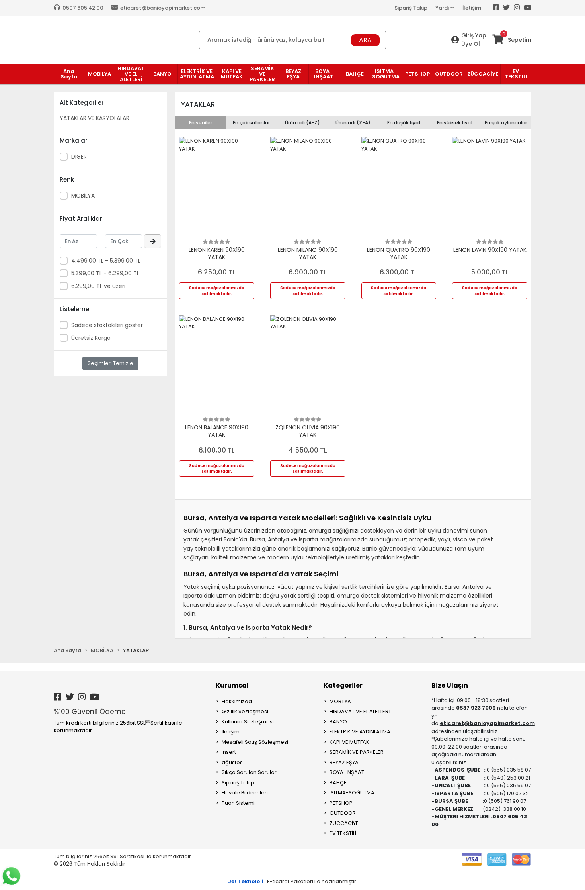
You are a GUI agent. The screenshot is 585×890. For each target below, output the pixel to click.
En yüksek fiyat (455, 122)
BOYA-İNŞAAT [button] (323, 73)
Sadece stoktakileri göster (107, 325)
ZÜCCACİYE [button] (482, 74)
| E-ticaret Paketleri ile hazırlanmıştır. (292, 881)
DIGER (79, 157)
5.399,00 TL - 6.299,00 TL (105, 273)
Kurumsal (232, 685)
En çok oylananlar (506, 122)
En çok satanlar (251, 122)
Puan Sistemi (238, 803)
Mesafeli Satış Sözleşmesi (255, 742)
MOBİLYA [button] (99, 74)
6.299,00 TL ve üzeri (98, 286)
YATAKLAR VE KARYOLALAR (94, 118)
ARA (365, 40)
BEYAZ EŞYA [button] (293, 73)
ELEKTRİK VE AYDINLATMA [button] (197, 73)
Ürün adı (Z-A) (352, 122)
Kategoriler (343, 685)
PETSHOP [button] (417, 74)
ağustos (232, 762)
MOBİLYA (83, 196)
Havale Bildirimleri (245, 792)
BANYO (338, 721)
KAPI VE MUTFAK (349, 742)
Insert (229, 752)
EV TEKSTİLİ (343, 833)
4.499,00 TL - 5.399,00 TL (105, 261)
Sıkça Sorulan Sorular (249, 772)
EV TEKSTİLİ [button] (516, 73)
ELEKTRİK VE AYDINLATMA (360, 731)
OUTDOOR (343, 813)
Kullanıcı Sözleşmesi (248, 721)
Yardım (444, 8)
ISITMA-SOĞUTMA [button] (386, 73)
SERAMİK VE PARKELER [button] (262, 74)
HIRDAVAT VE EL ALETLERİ (360, 711)
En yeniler (200, 122)
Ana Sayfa (69, 73)
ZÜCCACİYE (344, 823)
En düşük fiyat (404, 122)
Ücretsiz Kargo (91, 338)
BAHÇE (338, 782)
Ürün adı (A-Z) (302, 122)
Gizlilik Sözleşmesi (245, 711)
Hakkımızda (237, 701)
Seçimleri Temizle (110, 363)
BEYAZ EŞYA (344, 762)
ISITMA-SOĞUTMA (352, 792)
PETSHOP (341, 803)
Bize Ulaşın (449, 685)
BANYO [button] (162, 74)
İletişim (471, 8)
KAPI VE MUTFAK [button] (232, 73)
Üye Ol (470, 44)
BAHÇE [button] (355, 74)
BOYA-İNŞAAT (347, 772)
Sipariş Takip (410, 8)
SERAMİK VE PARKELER (357, 752)
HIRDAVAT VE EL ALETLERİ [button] (131, 74)
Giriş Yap (473, 35)
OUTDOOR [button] (449, 74)
